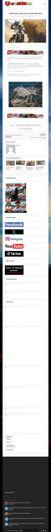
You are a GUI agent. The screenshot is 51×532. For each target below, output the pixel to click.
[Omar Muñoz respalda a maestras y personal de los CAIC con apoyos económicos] (6, 519)
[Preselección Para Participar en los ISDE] (40, 163)
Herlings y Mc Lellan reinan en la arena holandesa (19, 502)
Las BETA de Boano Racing (10, 168)
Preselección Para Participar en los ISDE (40, 168)
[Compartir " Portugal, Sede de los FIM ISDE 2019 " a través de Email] (37, 125)
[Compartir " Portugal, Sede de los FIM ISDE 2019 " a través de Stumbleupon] (35, 125)
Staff (19, 16)
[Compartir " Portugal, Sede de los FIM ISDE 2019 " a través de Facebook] (17, 125)
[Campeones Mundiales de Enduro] (20, 163)
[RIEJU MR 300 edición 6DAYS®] (30, 163)
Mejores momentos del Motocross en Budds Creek (19, 513)
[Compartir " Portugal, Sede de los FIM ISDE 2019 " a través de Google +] (22, 125)
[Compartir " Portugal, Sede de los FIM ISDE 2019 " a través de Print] (40, 125)
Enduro (29, 16)
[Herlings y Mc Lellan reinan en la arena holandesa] (6, 503)
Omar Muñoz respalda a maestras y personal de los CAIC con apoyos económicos (26, 518)
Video (14, 503)
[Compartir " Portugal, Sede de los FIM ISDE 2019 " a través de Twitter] (20, 125)
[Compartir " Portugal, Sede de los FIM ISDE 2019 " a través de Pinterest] (27, 125)
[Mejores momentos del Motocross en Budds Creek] (6, 514)
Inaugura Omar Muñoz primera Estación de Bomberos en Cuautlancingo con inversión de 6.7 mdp (27, 508)
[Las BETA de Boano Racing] (10, 163)
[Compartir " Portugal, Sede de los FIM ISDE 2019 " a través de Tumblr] (25, 125)
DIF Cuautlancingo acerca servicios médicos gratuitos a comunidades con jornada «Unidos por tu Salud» (26, 524)
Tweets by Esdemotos (9, 492)
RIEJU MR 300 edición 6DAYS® (29, 168)
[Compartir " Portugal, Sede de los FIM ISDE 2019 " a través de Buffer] (32, 125)
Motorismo (11, 510)
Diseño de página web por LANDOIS (15, 530)
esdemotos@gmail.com (11, 446)
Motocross (10, 503)
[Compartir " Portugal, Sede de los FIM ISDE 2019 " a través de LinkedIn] (30, 125)
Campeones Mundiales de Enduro (19, 168)
